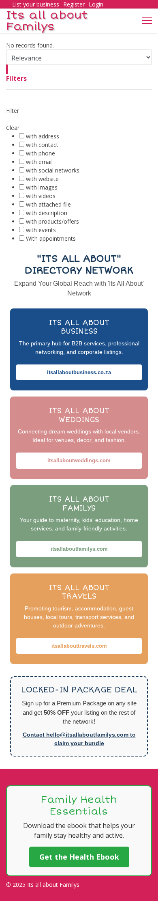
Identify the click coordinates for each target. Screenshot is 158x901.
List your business (35, 4)
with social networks (52, 170)
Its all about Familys (47, 20)
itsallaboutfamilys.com (79, 549)
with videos (41, 196)
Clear (12, 127)
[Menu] (147, 21)
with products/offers (52, 221)
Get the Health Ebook (79, 857)
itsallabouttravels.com (79, 646)
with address (42, 136)
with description (46, 213)
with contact (42, 145)
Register (74, 4)
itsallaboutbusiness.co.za (79, 372)
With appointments (51, 238)
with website (42, 179)
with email (39, 162)
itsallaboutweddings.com (79, 460)
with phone (40, 153)
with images (42, 187)
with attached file (48, 204)
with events (41, 230)
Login (96, 4)
